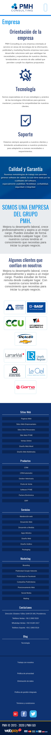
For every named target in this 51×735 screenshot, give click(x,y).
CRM (26, 468)
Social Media (26, 593)
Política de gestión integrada (26, 692)
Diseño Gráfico (26, 544)
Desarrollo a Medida (26, 528)
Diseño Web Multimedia (26, 452)
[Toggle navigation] (45, 7)
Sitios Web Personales (26, 430)
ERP (26, 501)
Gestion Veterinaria (26, 479)
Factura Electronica (26, 495)
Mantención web (26, 516)
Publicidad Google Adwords (26, 571)
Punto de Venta (26, 484)
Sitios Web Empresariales (26, 424)
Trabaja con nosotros (25, 662)
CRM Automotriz (26, 473)
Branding (26, 565)
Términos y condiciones (25, 703)
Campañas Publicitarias (26, 582)
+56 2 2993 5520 (32, 618)
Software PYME (26, 490)
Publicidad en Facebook (26, 576)
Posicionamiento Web (26, 587)
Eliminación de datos (25, 681)
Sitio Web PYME (26, 435)
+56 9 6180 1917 (32, 623)
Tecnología (25, 643)
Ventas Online (26, 441)
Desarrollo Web (26, 522)
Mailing (26, 599)
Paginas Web (26, 419)
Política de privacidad (25, 673)
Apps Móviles (26, 533)
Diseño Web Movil (26, 446)
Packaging (26, 550)
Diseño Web (26, 539)
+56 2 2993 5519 (32, 628)
